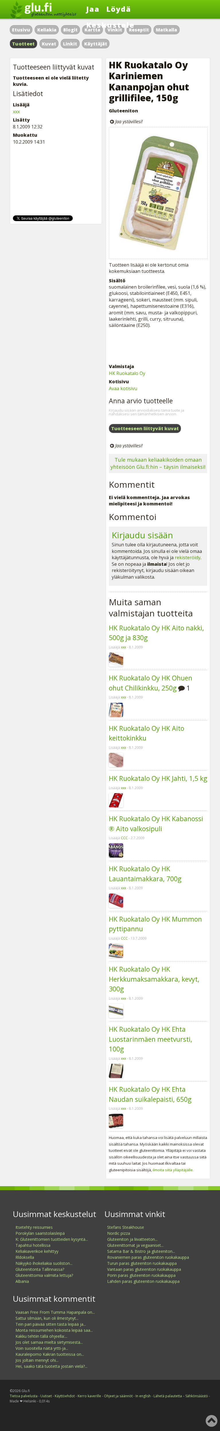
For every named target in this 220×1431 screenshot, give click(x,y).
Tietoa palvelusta (24, 1396)
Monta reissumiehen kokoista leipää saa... (54, 1330)
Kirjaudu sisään (142, 535)
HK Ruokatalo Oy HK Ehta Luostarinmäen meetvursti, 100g (150, 1039)
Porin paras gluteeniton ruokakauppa (141, 1275)
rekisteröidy (188, 557)
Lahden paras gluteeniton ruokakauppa (143, 1281)
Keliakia (46, 30)
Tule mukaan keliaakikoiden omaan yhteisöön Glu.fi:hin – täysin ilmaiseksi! (158, 463)
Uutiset (46, 1396)
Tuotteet (23, 44)
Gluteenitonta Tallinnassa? (39, 1269)
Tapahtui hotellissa (32, 1245)
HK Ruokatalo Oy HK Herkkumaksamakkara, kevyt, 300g (154, 978)
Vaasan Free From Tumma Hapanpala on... (55, 1312)
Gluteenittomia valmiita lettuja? (44, 1275)
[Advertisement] (158, 346)
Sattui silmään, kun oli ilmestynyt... (46, 1318)
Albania (22, 1281)
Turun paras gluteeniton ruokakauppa (142, 1263)
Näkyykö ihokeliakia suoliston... (43, 1263)
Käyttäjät (95, 44)
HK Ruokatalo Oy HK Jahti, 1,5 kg (158, 778)
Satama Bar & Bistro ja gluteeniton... (141, 1251)
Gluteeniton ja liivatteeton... (132, 1239)
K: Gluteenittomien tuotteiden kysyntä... (51, 1239)
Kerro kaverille (89, 1396)
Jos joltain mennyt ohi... (36, 1360)
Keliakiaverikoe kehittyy (36, 1251)
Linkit (70, 44)
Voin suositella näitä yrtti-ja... (41, 1348)
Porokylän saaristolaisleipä (40, 1233)
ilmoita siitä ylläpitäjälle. (173, 1169)
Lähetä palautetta (168, 1396)
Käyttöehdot (65, 1396)
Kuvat (49, 44)
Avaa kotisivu (123, 388)
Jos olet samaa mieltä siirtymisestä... (49, 1342)
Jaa (93, 9)
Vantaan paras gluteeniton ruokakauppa (144, 1269)
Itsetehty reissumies (34, 1227)
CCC (124, 837)
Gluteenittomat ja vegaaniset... (135, 1245)
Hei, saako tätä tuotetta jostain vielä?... (51, 1366)
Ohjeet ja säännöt (118, 1396)
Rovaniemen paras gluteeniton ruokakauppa (148, 1257)
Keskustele (110, 25)
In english (143, 1396)
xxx (123, 647)
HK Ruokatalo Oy (127, 373)
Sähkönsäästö (196, 1396)
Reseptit (139, 30)
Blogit (70, 30)
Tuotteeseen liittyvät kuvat (145, 428)
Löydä (118, 9)
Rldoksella (24, 1257)
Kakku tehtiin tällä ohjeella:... (41, 1336)
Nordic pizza (118, 1233)
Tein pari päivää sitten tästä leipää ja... (50, 1324)
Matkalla (166, 30)
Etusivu (21, 30)
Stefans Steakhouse (125, 1227)
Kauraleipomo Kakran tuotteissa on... (49, 1354)
